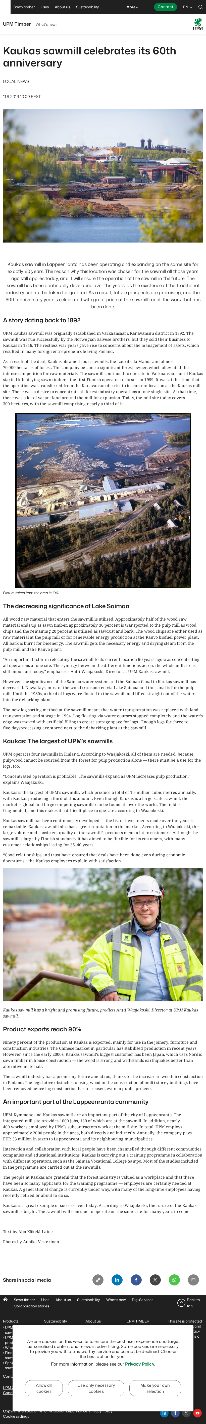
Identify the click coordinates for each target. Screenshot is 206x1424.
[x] (186, 1413)
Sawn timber (24, 1299)
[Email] (193, 1279)
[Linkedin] (117, 1279)
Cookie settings (16, 1416)
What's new (45, 24)
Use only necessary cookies (96, 1388)
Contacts (11, 1376)
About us (63, 1299)
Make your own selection (155, 1388)
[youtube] (197, 1413)
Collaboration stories (31, 1306)
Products (10, 1321)
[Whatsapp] (174, 1279)
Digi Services (142, 1299)
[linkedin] (164, 1413)
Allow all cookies (44, 1388)
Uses (45, 1299)
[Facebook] (136, 1279)
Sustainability (88, 1299)
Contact (165, 6)
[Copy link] (98, 1279)
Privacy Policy (139, 1364)
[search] (200, 7)
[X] (155, 1279)
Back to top (193, 1302)
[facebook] (175, 1413)
